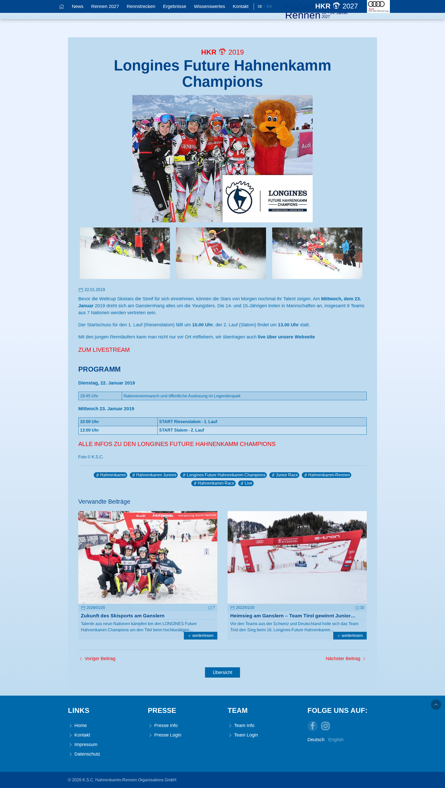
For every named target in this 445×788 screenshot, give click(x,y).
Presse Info (165, 725)
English (336, 739)
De (260, 6)
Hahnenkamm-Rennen (329, 475)
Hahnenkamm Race (216, 483)
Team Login (245, 735)
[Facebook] (312, 726)
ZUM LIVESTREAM (104, 350)
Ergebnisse (174, 6)
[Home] (61, 6)
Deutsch (315, 739)
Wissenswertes (209, 6)
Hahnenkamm (113, 475)
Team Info (243, 725)
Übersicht (222, 672)
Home (80, 725)
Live (248, 483)
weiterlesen (202, 635)
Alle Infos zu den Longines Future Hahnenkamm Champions (177, 444)
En (269, 6)
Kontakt (241, 6)
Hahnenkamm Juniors (156, 475)
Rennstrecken (141, 6)
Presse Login (167, 735)
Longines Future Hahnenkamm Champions (226, 475)
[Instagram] (325, 726)
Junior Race (287, 475)
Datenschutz (86, 754)
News (77, 6)
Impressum (85, 744)
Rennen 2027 (105, 6)
